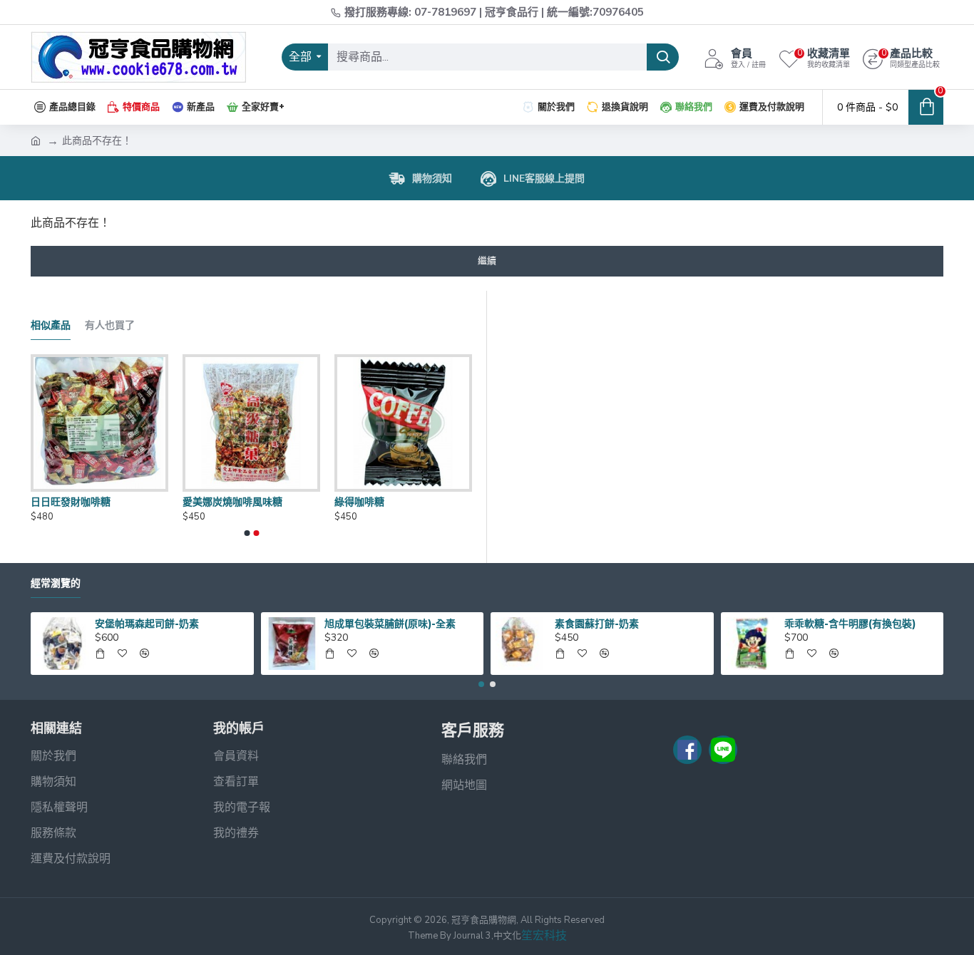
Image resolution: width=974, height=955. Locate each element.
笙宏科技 (544, 936)
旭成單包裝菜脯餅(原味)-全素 (390, 623)
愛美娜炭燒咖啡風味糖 (232, 501)
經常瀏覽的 (56, 583)
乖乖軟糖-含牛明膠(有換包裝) (850, 623)
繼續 (487, 260)
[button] (247, 533)
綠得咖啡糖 (359, 501)
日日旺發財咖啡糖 (71, 501)
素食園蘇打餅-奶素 (597, 623)
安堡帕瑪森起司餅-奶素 (147, 623)
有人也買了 (110, 325)
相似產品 (51, 325)
